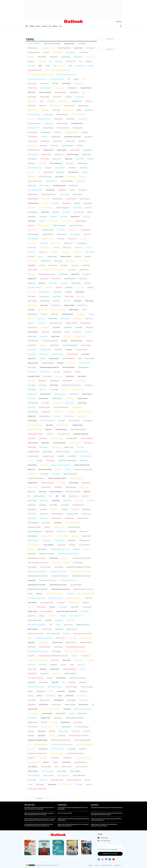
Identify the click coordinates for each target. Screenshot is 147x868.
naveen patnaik (81, 416)
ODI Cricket (79, 784)
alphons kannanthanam (63, 452)
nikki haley (42, 491)
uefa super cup (41, 691)
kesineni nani (32, 345)
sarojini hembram (47, 234)
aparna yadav (32, 447)
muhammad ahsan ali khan (47, 274)
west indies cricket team (46, 554)
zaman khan (89, 327)
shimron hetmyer (45, 372)
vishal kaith (85, 496)
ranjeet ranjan (54, 345)
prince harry (75, 731)
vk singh (30, 460)
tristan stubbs (70, 412)
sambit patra (50, 434)
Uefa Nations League (56, 753)
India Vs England (75, 771)
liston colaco (46, 522)
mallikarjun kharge (60, 92)
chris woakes (54, 389)
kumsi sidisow (32, 367)
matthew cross (82, 305)
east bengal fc (56, 673)
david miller (43, 243)
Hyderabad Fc (43, 758)
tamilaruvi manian (80, 221)
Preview (30, 784)
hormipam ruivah (59, 527)
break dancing (41, 607)
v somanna (89, 341)
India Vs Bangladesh (34, 775)
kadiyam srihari (68, 447)
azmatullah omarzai (34, 376)
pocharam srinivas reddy (69, 345)
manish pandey (32, 305)
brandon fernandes (62, 536)
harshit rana (42, 385)
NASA (50, 496)
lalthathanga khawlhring (72, 522)
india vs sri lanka (72, 629)
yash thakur (31, 163)
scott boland (88, 385)
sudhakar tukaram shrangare (57, 478)
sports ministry (32, 602)
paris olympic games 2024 (35, 678)
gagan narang (61, 531)
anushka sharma (69, 105)
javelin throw (32, 616)
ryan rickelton (86, 483)
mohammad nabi (86, 323)
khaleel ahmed (54, 381)
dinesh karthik (83, 52)
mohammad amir (45, 394)
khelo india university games (36, 598)
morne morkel (43, 749)
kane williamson (32, 212)
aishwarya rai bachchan (79, 114)
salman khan (31, 105)
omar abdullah (88, 420)
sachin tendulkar (49, 545)
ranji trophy (81, 664)
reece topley (31, 252)
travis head (31, 172)
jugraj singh (31, 642)
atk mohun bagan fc (70, 673)
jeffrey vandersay (33, 629)
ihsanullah (31, 318)
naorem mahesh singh (34, 168)
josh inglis (31, 549)
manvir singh (54, 385)
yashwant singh (32, 261)
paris (63, 682)
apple (40, 66)
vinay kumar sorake (47, 230)
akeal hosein (31, 274)
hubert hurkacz (83, 700)
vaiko (79, 358)
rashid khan (83, 168)
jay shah (63, 664)
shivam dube (31, 505)
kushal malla (31, 407)
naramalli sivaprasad (59, 185)
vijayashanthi (45, 443)
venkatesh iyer (50, 190)
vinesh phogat (32, 500)
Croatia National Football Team (75, 753)
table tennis (72, 691)
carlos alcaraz (32, 700)
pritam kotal (74, 509)
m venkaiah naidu (33, 341)
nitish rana (41, 318)
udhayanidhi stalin (48, 128)
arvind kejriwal (66, 83)
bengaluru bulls (45, 718)
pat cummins (83, 190)
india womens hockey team (77, 678)
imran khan (87, 234)
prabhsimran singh (72, 154)
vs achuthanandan (85, 456)
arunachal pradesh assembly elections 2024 (40, 74)
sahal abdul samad (78, 505)
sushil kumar (79, 500)
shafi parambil (89, 358)
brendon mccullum (76, 585)
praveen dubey (52, 318)
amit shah (55, 83)
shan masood (58, 292)
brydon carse (32, 358)
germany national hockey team (82, 633)
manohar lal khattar (63, 128)
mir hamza (68, 292)
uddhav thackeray (62, 123)
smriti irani (57, 132)
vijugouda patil (72, 230)
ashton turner (72, 239)
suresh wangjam (33, 239)
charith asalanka (47, 629)
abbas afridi (65, 252)
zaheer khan (31, 749)
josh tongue (85, 354)
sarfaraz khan (32, 145)
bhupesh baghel (32, 132)
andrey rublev (71, 700)
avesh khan (88, 332)
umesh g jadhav (44, 185)
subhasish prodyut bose (58, 310)
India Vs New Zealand (57, 780)
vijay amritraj (44, 500)
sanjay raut (84, 132)
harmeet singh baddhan (61, 407)
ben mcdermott (42, 310)
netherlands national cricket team (38, 576)
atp (93, 704)
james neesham (90, 252)
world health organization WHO (60, 740)
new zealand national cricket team (80, 571)
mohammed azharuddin (48, 420)
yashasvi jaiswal (32, 141)
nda (84, 79)
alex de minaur (56, 704)
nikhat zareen (85, 611)
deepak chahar (46, 154)
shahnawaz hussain (48, 456)
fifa (50, 61)
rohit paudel (45, 332)
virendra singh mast (48, 363)
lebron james (61, 691)
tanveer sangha (32, 270)
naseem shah (43, 252)
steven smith (45, 212)
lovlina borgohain (33, 522)
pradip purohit (73, 185)
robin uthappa (32, 567)
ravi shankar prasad (64, 434)
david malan (69, 287)
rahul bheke (56, 327)
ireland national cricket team (48, 580)
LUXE (60, 26)
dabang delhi (58, 718)
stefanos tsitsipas (70, 704)
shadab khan (55, 252)
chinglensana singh (47, 536)
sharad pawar (71, 119)
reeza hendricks (54, 358)
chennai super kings (34, 52)
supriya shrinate (32, 443)
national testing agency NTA (82, 740)
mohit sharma (59, 154)
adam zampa (83, 278)
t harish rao (60, 230)
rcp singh (39, 460)
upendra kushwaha (86, 438)
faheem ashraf (32, 394)
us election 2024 (70, 61)
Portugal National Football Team (37, 753)
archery (58, 625)
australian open (32, 709)
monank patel (61, 545)
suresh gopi (66, 336)
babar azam (78, 247)
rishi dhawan (45, 327)
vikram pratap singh (34, 545)
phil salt (89, 212)
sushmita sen (89, 110)
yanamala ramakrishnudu (81, 465)
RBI (29, 496)
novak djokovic (81, 696)
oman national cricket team (58, 571)
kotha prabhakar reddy (35, 429)
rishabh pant (31, 416)
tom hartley (43, 216)
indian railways (66, 727)
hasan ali (42, 221)
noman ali (78, 256)
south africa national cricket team (38, 562)
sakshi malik (53, 505)
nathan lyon (31, 283)
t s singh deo (32, 474)
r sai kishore (31, 208)
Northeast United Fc (33, 762)
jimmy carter (31, 491)
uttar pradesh (32, 97)
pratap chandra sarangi (35, 181)
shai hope (57, 372)
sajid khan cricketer (77, 389)
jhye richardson (77, 318)
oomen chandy (68, 416)
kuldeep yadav (45, 141)
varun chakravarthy (56, 163)
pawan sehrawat (47, 713)
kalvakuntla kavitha (61, 429)
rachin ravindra (71, 176)
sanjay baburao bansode (81, 434)
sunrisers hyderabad (34, 43)
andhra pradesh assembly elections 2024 (57, 70)
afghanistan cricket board (35, 633)
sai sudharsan (87, 150)
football (30, 593)
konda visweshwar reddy (78, 429)
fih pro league (56, 651)
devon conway (76, 283)
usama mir (88, 256)
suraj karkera (72, 638)
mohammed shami (44, 416)
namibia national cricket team (81, 576)
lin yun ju (39, 696)
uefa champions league (55, 687)
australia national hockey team (76, 647)
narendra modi (32, 83)
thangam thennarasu (59, 443)
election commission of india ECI (78, 735)
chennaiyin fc (44, 673)
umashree (69, 349)
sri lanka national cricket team (81, 558)
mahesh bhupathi (83, 518)
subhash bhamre (33, 230)
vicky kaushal (51, 101)
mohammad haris (33, 412)
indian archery (68, 625)
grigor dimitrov (43, 704)
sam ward (75, 656)
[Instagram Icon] (106, 859)
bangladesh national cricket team (38, 589)
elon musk (54, 722)
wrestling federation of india (74, 718)
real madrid (82, 682)
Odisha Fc (46, 762)
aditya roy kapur (64, 101)
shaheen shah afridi (34, 150)
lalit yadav (72, 545)
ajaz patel (77, 203)
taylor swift (31, 66)
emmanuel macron (46, 727)
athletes (41, 616)
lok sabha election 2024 (35, 70)
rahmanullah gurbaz (56, 323)
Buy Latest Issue (105, 841)
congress (76, 79)
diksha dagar (66, 660)
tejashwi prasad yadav (69, 474)
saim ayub (44, 314)
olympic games (32, 611)
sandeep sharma (46, 261)
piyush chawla (45, 159)
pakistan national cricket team (37, 571)
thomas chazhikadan (59, 225)
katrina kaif (56, 110)
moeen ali (31, 323)
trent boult (87, 283)
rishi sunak (86, 731)
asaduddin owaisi (86, 88)
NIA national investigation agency (37, 740)
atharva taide (75, 274)
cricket (72, 664)
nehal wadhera (32, 159)
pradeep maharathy (51, 181)
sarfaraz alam (32, 185)
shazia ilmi (48, 429)
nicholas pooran (32, 327)
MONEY (38, 26)
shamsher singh (57, 642)
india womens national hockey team (75, 651)
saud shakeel (32, 221)
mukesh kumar (43, 354)
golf (50, 625)
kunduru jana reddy (67, 181)
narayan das (43, 514)
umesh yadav (32, 247)
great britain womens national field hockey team (53, 656)
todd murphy (53, 283)
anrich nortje (47, 376)
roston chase (57, 332)
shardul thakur (57, 141)
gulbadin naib (70, 398)
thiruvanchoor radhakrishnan (67, 460)
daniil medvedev (58, 700)
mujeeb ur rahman (71, 323)
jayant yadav (44, 305)
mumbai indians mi (69, 278)
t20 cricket (85, 602)
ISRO (57, 496)
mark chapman (32, 301)
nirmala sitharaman (77, 123)
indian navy (62, 735)
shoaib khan (58, 487)
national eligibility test (41, 744)
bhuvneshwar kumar (47, 239)
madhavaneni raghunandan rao (49, 367)
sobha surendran (33, 363)
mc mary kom (44, 518)
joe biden (90, 66)
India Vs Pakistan (33, 771)
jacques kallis (32, 580)
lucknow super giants (47, 48)
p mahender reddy (45, 349)
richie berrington (33, 332)
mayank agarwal (32, 194)
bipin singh (75, 536)
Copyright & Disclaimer (106, 865)
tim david (79, 145)
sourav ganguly (78, 562)
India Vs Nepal (32, 780)
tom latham (31, 265)
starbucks (89, 61)
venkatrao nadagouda (47, 483)
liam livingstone (79, 212)
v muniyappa (56, 474)
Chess (56, 766)
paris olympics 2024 (75, 616)
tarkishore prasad (84, 363)
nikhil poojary (89, 301)
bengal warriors (32, 718)
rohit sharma (54, 57)
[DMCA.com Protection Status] (30, 865)
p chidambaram (32, 137)
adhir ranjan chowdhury (35, 425)
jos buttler (83, 176)
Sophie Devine (52, 784)
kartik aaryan (79, 97)
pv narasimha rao (33, 456)
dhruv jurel (72, 531)
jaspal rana (72, 682)
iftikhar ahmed (32, 243)
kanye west (60, 239)
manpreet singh (56, 518)
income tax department (81, 727)
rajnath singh (55, 336)
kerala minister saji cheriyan (72, 137)
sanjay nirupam (45, 132)
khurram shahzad (84, 545)
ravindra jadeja (57, 52)
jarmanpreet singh (85, 638)
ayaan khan (31, 381)
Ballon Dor (89, 784)
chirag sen (48, 168)
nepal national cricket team (60, 576)
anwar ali (88, 208)
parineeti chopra (33, 110)
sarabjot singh (87, 607)
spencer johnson (58, 199)
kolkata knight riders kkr (48, 194)
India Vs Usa (43, 780)
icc (39, 172)
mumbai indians (32, 48)
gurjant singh (55, 660)
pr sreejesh (66, 633)
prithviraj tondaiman (47, 611)
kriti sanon (88, 101)
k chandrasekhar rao (34, 123)
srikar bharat (43, 145)
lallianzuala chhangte (34, 527)
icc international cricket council (60, 549)
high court (87, 491)
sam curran (43, 389)
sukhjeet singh (58, 647)
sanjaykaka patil (32, 483)
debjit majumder (33, 536)
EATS (50, 26)
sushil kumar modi (76, 341)
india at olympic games (35, 620)
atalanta (30, 691)
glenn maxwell (42, 57)
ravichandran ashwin (84, 412)
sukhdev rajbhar (62, 234)
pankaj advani (86, 509)
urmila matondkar (71, 438)
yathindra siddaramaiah (77, 478)
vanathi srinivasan (74, 443)
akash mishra (72, 540)
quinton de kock (83, 398)
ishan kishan (90, 57)
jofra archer (83, 239)
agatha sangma (47, 452)
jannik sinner (69, 696)
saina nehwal (65, 505)
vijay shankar (46, 412)
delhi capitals (90, 48)
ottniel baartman (33, 403)
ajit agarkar (53, 664)
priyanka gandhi (59, 88)
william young (32, 372)
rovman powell (57, 403)
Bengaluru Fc (31, 758)
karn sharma (86, 274)
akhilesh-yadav (32, 88)
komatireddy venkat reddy (50, 341)
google (47, 66)
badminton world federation (83, 709)
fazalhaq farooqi (57, 398)
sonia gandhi (32, 438)
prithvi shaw (31, 385)
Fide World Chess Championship (37, 789)
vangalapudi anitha (33, 452)
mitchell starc (42, 381)
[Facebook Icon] (99, 859)
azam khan (31, 310)
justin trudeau (78, 722)
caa (83, 92)
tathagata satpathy (43, 225)
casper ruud (31, 704)
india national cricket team (68, 580)
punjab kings (82, 43)
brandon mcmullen (44, 407)
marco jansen (32, 296)
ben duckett (66, 212)
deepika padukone (55, 105)
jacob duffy (31, 256)
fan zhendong (50, 696)
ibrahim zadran (43, 398)
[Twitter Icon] (102, 859)
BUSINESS (32, 26)
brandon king (82, 403)
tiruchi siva (80, 447)
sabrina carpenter (71, 487)
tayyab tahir (54, 314)
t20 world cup (53, 558)
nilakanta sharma (71, 642)
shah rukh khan (44, 97)
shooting (49, 678)
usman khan (86, 265)
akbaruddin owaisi (74, 420)
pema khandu (72, 456)
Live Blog (87, 780)
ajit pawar (31, 119)
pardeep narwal (60, 713)
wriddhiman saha (84, 540)
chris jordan (79, 287)
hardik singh (31, 647)
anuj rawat (76, 549)
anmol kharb (67, 372)
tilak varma (54, 145)
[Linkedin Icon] (110, 859)
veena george (88, 443)
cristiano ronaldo (45, 567)
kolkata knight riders (64, 48)
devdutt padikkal (44, 247)
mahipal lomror (55, 243)
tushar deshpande (67, 145)
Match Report (40, 784)
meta (55, 66)
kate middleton (65, 722)
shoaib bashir (32, 216)
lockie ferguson (81, 243)
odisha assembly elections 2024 (37, 79)
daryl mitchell (81, 314)
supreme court (78, 83)
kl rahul (67, 332)
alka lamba (49, 425)
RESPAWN (55, 26)
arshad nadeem (60, 678)
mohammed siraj (48, 150)
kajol (41, 101)
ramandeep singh (72, 354)
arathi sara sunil (60, 168)
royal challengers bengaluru (52, 43)
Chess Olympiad (32, 766)
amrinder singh (59, 540)
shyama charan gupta (75, 225)
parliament (31, 735)
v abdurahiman (32, 465)
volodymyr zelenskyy (55, 491)
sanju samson (88, 137)
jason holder (45, 403)
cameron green (48, 172)
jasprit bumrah (78, 57)
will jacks (84, 310)
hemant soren (32, 336)
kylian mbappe (59, 567)
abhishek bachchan (62, 114)
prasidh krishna (86, 154)
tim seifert (42, 265)
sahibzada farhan (66, 256)
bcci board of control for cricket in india (53, 270)
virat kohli (31, 57)
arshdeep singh (70, 141)
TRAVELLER (44, 26)
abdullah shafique (44, 292)
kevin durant (70, 620)
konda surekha (55, 447)
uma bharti (61, 456)
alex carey (42, 283)
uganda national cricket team (36, 558)
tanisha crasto (67, 500)
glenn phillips (32, 389)
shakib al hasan (73, 310)
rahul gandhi (44, 83)
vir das (79, 110)
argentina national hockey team (37, 660)
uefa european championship (54, 593)
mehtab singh (32, 518)
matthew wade (45, 301)
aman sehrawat (78, 660)
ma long (30, 696)
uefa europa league (86, 687)
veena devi (44, 465)
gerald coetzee (73, 483)
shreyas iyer (31, 61)
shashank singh (71, 261)
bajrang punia (86, 536)
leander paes (57, 522)
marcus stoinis (77, 194)
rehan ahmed (53, 265)
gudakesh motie (46, 487)
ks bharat (47, 527)
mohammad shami (72, 514)
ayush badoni (62, 190)
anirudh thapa (46, 540)
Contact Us (97, 865)
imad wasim (74, 265)
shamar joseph (70, 403)
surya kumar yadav (81, 349)
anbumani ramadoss (63, 425)
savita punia (31, 656)
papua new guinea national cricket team (79, 567)
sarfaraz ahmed (53, 221)
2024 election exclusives (57, 79)
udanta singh (55, 500)
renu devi (60, 363)
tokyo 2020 (55, 682)
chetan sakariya (82, 163)
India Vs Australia (48, 775)
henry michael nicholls (34, 287)
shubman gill (32, 354)
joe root (72, 190)
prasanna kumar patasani (35, 434)
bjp (69, 79)
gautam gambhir (74, 602)
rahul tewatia (59, 261)
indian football (54, 669)
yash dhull (90, 159)
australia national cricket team (60, 589)
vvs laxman (70, 593)
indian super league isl (69, 669)
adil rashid (53, 216)
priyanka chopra (68, 110)
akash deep (86, 549)
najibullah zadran (83, 367)
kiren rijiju (62, 420)
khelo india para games (55, 598)
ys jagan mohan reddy (70, 132)
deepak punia (84, 531)
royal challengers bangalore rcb (71, 385)
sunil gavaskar (56, 278)
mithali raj (85, 172)
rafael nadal (31, 176)
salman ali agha (52, 256)
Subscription (104, 838)
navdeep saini (32, 278)
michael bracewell (33, 203)
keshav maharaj (44, 296)
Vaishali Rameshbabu (80, 762)
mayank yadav (65, 318)
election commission (45, 92)
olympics (30, 607)
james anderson (42, 549)
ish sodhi (91, 314)
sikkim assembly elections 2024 (66, 74)
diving (51, 691)
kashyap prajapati (69, 305)
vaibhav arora (70, 163)
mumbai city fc (32, 673)
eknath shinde (58, 119)
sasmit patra (83, 460)
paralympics (67, 709)
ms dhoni (46, 52)
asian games (61, 602)
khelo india (88, 598)
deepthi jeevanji (32, 722)
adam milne (48, 287)
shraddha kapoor (83, 105)
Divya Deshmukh (46, 766)
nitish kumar (31, 92)
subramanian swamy (56, 438)
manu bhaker (75, 607)
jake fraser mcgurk (67, 314)
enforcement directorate (72, 491)
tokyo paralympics (33, 713)
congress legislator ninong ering (60, 465)
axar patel (57, 416)
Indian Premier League (57, 749)
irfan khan (42, 358)
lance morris (64, 283)
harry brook (72, 270)
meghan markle (63, 731)
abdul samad (42, 163)
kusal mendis (59, 629)
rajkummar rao (77, 101)
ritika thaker (81, 296)
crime (70, 66)
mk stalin (64, 341)
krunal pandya (63, 274)
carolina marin (63, 607)
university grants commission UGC (62, 744)
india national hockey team (44, 638)
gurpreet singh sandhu (34, 531)
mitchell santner (85, 199)
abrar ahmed (32, 554)
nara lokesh (43, 336)
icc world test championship (84, 744)
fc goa (82, 669)
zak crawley (78, 327)
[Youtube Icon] (113, 859)
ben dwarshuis (83, 261)
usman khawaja (64, 194)
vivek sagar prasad (44, 647)
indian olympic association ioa (37, 625)
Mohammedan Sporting (83, 758)
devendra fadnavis (33, 128)
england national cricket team (37, 585)
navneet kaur (85, 656)
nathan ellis (45, 199)
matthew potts (75, 216)
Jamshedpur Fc (55, 758)
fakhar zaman (88, 203)
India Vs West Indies (79, 775)
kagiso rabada (57, 296)
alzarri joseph (82, 376)
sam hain (41, 256)
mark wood (56, 301)
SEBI (63, 496)
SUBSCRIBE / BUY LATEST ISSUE (110, 853)
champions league (71, 687)
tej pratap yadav (75, 234)
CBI (57, 727)
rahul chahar (67, 247)
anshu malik (90, 660)
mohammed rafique (57, 514)
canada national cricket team (58, 585)
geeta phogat (49, 531)
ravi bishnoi (82, 141)
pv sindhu (64, 509)
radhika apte (45, 110)
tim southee (55, 203)
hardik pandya (66, 57)
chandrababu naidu (80, 336)
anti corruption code (53, 633)
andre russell (70, 376)
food (80, 61)
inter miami (58, 61)
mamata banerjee (45, 88)
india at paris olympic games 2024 (67, 611)
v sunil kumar (71, 363)
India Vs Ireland (61, 771)
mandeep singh (69, 518)
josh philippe (61, 483)
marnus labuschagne (45, 176)
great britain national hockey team (38, 651)
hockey (30, 638)
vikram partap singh (69, 367)
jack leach (65, 389)
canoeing (52, 607)
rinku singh (42, 61)
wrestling (63, 616)
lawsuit (62, 66)
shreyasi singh (50, 460)
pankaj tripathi (48, 114)
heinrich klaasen (87, 394)
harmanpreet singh (74, 527)
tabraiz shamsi (58, 412)
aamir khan (42, 105)
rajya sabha (41, 735)
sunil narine (65, 558)
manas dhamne (83, 704)
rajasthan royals (69, 43)
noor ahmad (31, 398)
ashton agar (58, 376)
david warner (72, 168)
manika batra (83, 691)
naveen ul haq (41, 323)
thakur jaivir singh (33, 234)
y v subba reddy (66, 221)
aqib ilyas (78, 372)
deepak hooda (77, 208)
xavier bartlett (77, 252)
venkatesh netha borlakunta (36, 478)
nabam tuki (31, 469)
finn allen (45, 203)
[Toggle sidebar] (27, 26)
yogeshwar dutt (73, 496)
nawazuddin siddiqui (34, 114)
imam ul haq (31, 292)
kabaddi (71, 713)
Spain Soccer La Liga (66, 784)
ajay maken (43, 345)
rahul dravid (60, 172)
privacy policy (114, 849)
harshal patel (80, 159)
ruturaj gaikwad (70, 52)
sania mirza (42, 505)
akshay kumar (57, 97)
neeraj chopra (32, 514)
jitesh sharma (77, 332)
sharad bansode (85, 230)
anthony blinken (32, 727)
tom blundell (67, 327)
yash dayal (56, 247)
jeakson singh (69, 296)
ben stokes (56, 212)
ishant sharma (57, 159)
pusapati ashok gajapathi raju (83, 469)
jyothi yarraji (31, 664)
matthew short (68, 243)
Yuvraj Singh (71, 749)
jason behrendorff (33, 199)
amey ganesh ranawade (35, 190)
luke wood (64, 216)
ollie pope (58, 287)
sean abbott (89, 247)
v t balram (44, 137)
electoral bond (74, 92)
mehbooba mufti (78, 425)
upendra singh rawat (62, 208)
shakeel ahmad (73, 394)
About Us (90, 865)
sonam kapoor (32, 101)
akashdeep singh (44, 642)
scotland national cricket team (61, 562)
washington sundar (58, 354)
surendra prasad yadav (46, 208)
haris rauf (86, 216)
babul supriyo (44, 447)
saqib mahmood (32, 314)
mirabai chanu (86, 514)
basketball (48, 620)
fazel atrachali (82, 713)
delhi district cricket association (50, 709)
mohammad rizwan (68, 358)
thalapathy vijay (78, 128)
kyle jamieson (67, 203)
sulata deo (31, 225)
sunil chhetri (91, 500)
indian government (39, 496)
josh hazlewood (67, 381)
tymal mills (90, 287)
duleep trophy (32, 669)
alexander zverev (45, 700)
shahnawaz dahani (59, 394)
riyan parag (68, 159)
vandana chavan (86, 345)
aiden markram (84, 270)
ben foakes (64, 265)
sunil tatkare (58, 349)
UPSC (29, 744)
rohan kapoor (32, 509)
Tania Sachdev (66, 762)
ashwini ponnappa (33, 540)
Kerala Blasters (67, 758)
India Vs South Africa (82, 766)
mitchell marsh (80, 292)
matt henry (89, 318)
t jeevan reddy (44, 474)
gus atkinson (78, 301)
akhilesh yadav (48, 123)
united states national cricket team (68, 554)
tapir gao (68, 469)
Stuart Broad (83, 749)
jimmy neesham (80, 381)
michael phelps (43, 682)
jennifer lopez (84, 487)
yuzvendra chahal (33, 154)
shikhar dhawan (62, 150)
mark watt (67, 301)
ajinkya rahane (75, 150)
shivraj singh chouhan (44, 119)
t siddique (58, 469)
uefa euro (39, 593)
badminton (43, 669)
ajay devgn (68, 97)
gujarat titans (78, 48)
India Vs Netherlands (47, 771)
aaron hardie (59, 176)
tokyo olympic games (47, 602)
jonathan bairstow (77, 407)
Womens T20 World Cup (74, 780)
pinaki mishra (80, 181)
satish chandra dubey (45, 469)
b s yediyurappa (55, 137)
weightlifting (31, 682)
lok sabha (52, 735)
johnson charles (32, 487)
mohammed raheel (85, 642)
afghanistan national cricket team (83, 589)
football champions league (36, 687)
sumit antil (44, 722)
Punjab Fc (55, 762)
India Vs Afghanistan (63, 775)
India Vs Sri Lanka (67, 766)
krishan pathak (60, 638)
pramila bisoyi (32, 349)
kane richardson (71, 199)
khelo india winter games (73, 598)
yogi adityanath (72, 88)
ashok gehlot (82, 119)
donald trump (80, 66)
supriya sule (42, 438)
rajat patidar (54, 509)
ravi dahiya (43, 509)
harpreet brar (44, 278)
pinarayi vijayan (32, 420)
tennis (60, 696)
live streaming (52, 616)
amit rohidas (42, 664)
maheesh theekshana (82, 625)
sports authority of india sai (86, 593)
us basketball (59, 620)
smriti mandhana (73, 172)
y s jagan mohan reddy (80, 452)
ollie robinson (56, 305)
